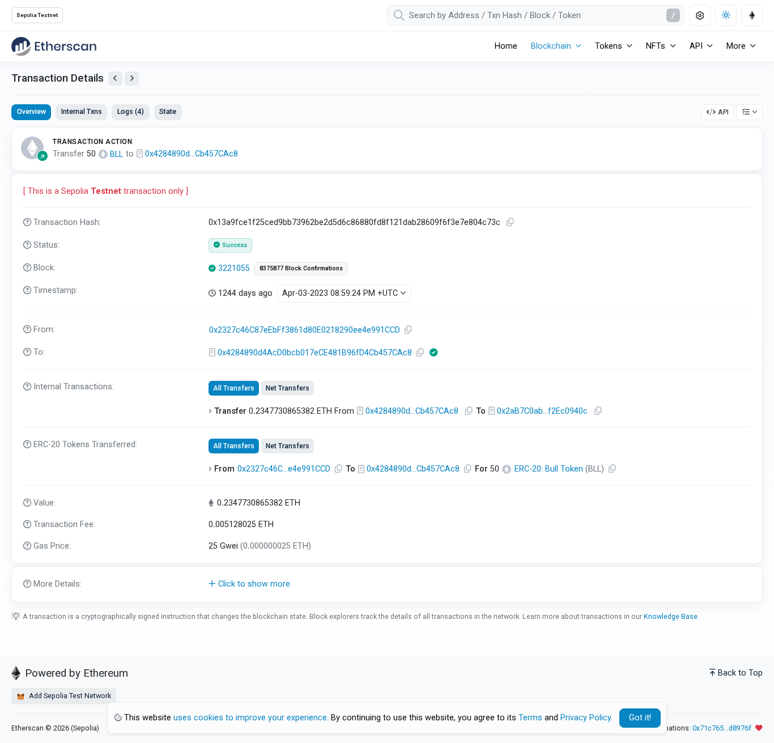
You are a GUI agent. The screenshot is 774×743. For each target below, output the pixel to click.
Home (506, 46)
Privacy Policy (585, 718)
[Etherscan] (53, 46)
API (723, 112)
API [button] (696, 46)
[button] (387, 584)
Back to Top (740, 673)
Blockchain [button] (551, 46)
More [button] (736, 46)
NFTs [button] (655, 46)
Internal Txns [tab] (81, 111)
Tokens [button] (608, 46)
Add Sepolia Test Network (69, 695)
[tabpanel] (387, 364)
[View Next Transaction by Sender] (132, 78)
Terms (530, 718)
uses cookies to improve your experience (250, 718)
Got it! (640, 718)
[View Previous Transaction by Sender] (115, 78)
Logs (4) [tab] (130, 111)
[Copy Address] (408, 330)
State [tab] (167, 111)
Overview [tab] (31, 111)
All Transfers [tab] (233, 388)
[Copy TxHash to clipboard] (510, 222)
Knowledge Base (671, 616)
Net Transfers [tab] (287, 388)
